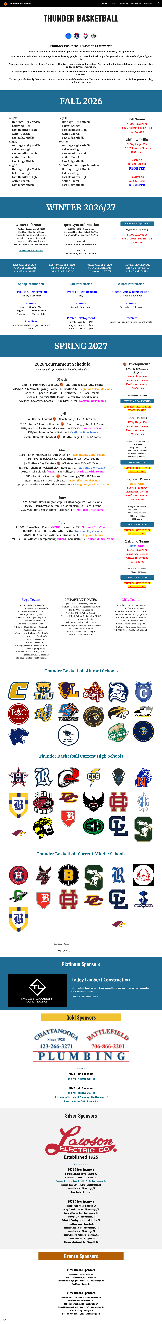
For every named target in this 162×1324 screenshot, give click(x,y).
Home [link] (104, 3)
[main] (81, 18)
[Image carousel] (81, 1048)
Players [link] (122, 3)
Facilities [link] (148, 3)
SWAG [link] (113, 3)
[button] (159, 4)
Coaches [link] (134, 3)
